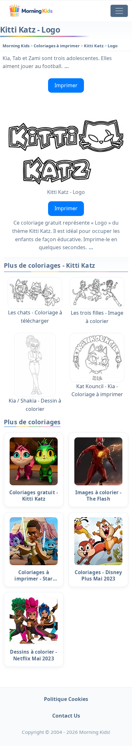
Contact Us (66, 715)
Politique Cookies (66, 699)
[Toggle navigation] (119, 10)
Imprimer (66, 85)
